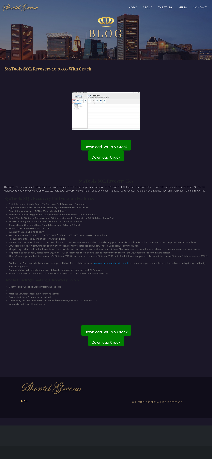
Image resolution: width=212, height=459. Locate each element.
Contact (200, 7)
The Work (165, 7)
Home (133, 7)
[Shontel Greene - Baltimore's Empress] (20, 7)
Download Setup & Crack (106, 147)
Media (183, 7)
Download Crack (106, 157)
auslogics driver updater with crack (110, 263)
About (147, 7)
